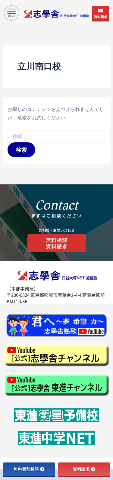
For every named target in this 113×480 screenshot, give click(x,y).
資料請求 (100, 16)
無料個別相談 (26, 469)
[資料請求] (100, 10)
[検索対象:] (56, 136)
